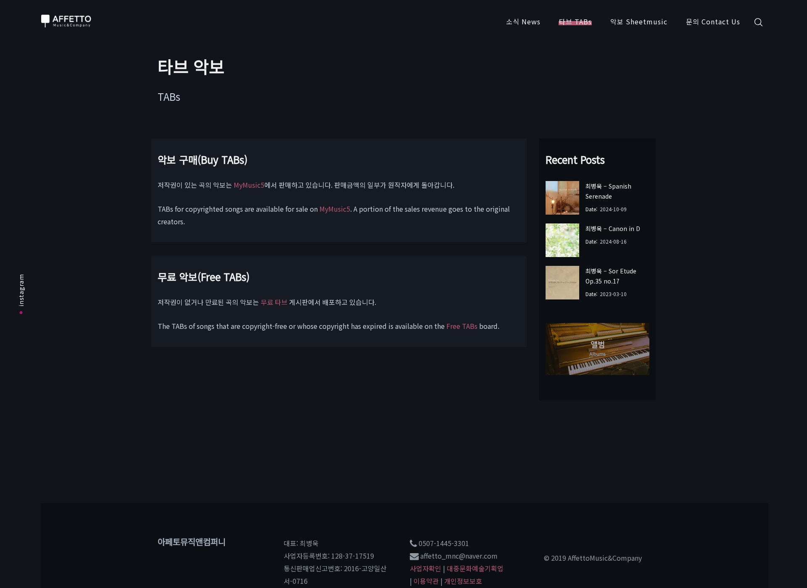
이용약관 (426, 581)
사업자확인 (425, 568)
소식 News (523, 21)
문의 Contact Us (713, 21)
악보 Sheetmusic (638, 21)
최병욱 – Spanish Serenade (608, 191)
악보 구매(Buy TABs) (203, 159)
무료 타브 (274, 302)
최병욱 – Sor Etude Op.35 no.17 (610, 276)
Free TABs (461, 326)
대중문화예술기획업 (475, 568)
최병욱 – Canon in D (612, 228)
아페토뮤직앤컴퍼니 (192, 542)
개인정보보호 (463, 581)
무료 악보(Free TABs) (204, 276)
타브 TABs (575, 21)
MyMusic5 (249, 185)
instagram (21, 290)
